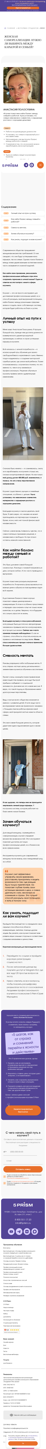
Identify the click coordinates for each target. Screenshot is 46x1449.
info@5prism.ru (23, 1223)
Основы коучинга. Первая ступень (14, 1261)
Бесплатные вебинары (10, 1354)
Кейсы (5, 1314)
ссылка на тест (14, 962)
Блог (4, 1345)
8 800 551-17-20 (23, 1219)
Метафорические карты (11, 1292)
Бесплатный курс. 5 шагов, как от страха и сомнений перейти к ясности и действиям (17, 1257)
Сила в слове (7, 1283)
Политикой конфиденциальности (18, 1178)
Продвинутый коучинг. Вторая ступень (15, 1264)
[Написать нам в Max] (31, 165)
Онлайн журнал (8, 1342)
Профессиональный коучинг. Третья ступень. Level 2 (13, 1273)
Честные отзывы (8, 1310)
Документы (7, 1317)
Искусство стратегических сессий (15, 1280)
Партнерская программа (11, 1326)
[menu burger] (40, 165)
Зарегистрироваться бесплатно (23, 1110)
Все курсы (6, 1248)
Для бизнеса (7, 1363)
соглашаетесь (33, 1436)
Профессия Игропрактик (11, 1289)
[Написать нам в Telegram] (26, 165)
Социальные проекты (10, 1323)
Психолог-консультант (10, 1277)
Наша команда (8, 1307)
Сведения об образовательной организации (21, 1432)
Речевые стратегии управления (13, 1296)
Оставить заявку (23, 1169)
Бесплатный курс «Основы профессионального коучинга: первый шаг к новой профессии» (19, 1252)
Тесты (5, 1351)
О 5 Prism (6, 1304)
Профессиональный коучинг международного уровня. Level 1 (14, 1268)
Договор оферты (10, 1424)
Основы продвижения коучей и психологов (17, 1286)
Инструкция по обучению (11, 1320)
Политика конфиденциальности (15, 1428)
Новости (6, 1348)
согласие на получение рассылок (22, 1181)
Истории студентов (28, 28)
